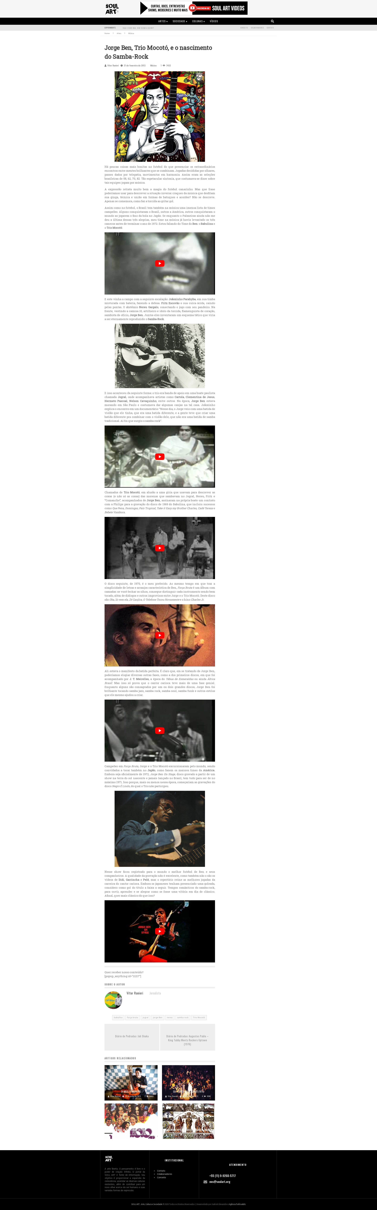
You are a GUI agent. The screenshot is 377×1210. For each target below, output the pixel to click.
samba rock (182, 1017)
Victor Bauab (174, 1134)
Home (107, 33)
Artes (162, 21)
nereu (170, 1017)
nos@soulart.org (219, 1181)
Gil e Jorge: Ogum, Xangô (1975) (188, 1091)
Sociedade (179, 21)
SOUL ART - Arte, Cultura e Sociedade (146, 1204)
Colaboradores (257, 28)
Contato (270, 28)
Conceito (244, 28)
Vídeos (214, 21)
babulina (118, 1017)
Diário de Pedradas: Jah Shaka (132, 1036)
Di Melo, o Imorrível (131, 1091)
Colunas (197, 21)
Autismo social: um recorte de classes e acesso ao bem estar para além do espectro (159, 28)
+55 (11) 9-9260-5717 (222, 1175)
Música (153, 65)
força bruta (132, 1017)
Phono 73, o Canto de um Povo (131, 1130)
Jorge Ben (157, 1017)
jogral (145, 1017)
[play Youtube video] (160, 263)
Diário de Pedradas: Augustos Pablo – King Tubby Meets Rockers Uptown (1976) (187, 1040)
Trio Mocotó (199, 1017)
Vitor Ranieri (113, 65)
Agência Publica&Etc (237, 1204)
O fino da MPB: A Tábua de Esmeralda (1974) (188, 1130)
